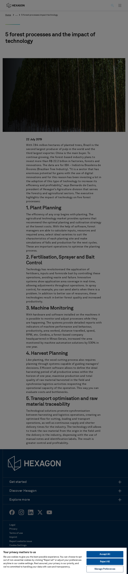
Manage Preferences (104, 569)
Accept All (105, 554)
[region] (63, 560)
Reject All (105, 562)
